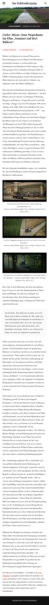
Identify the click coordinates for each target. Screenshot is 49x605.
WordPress (32, 600)
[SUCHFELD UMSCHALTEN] (45, 3)
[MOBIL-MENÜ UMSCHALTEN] (4, 3)
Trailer (5, 578)
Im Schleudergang (24, 3)
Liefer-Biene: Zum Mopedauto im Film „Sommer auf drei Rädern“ (23, 38)
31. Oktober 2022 (26, 50)
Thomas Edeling (9, 50)
